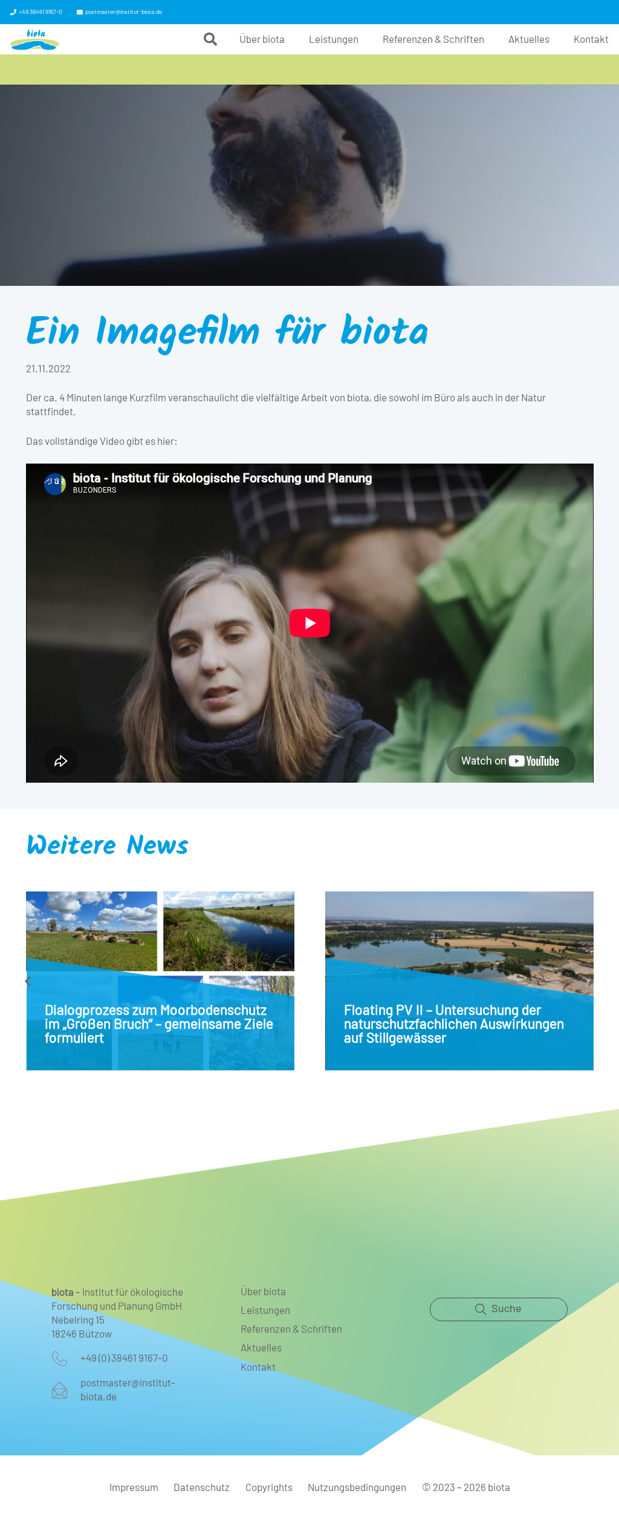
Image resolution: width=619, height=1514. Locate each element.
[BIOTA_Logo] (34, 39)
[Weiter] (591, 981)
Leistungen (265, 1310)
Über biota (263, 1292)
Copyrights (269, 1488)
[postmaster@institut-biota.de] (65, 1390)
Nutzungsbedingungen (357, 1488)
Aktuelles (261, 1348)
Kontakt (258, 1367)
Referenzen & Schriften (291, 1329)
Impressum (133, 1488)
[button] (210, 39)
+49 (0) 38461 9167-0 (124, 1358)
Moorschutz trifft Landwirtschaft (441, 1025)
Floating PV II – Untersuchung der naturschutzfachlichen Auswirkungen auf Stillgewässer (155, 1025)
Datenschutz (201, 1488)
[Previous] (28, 981)
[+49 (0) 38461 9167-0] (65, 1358)
